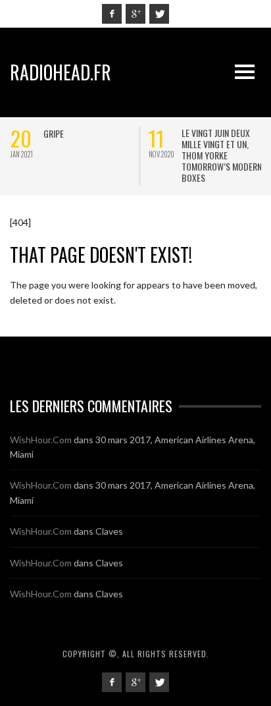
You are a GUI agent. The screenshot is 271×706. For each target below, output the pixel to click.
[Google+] (135, 14)
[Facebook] (112, 14)
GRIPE (53, 133)
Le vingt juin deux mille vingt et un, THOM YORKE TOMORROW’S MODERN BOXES (221, 155)
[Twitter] (159, 14)
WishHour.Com (41, 439)
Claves (109, 531)
